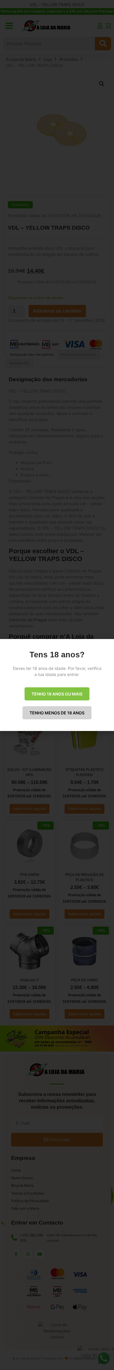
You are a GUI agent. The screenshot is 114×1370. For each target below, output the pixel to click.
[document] (57, 685)
